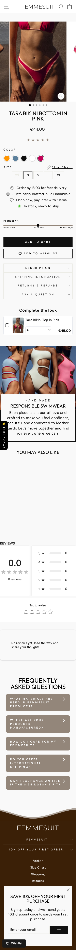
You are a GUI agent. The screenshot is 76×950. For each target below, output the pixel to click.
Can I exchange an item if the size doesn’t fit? (35, 782)
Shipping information (38, 277)
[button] (7, 158)
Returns (38, 881)
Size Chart (38, 867)
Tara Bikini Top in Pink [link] (42, 320)
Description (38, 268)
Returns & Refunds (38, 285)
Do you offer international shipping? (25, 763)
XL (59, 175)
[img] (15, 573)
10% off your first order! (37, 849)
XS (17, 175)
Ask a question (38, 294)
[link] (18, 325)
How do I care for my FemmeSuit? (33, 743)
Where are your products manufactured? (27, 723)
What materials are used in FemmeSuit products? (31, 702)
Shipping (38, 874)
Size (38, 167)
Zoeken (38, 861)
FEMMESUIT (37, 839)
